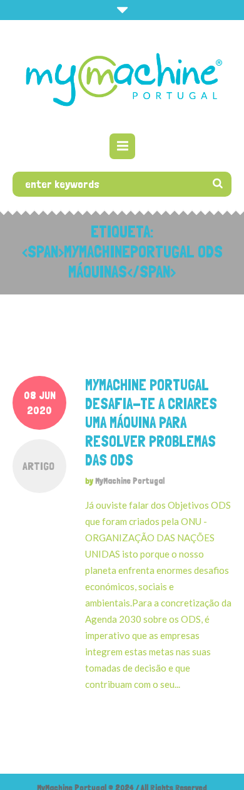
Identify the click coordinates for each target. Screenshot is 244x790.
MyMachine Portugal (130, 481)
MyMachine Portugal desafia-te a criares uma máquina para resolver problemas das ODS (151, 422)
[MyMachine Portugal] (122, 78)
